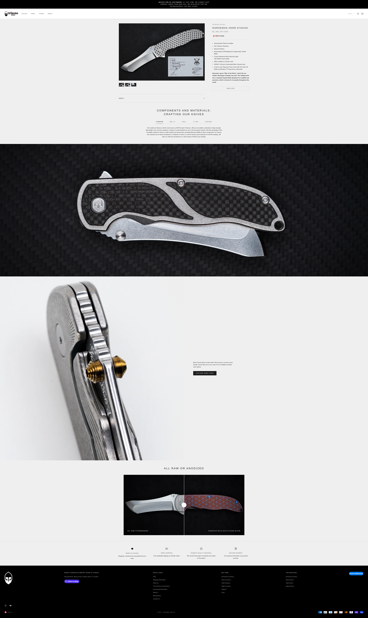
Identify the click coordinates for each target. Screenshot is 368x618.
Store (41, 13)
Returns (155, 592)
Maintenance (157, 595)
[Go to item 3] (133, 85)
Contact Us (156, 599)
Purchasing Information (160, 589)
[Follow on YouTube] (11, 606)
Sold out (231, 88)
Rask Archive (290, 580)
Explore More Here (205, 373)
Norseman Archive (291, 576)
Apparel (224, 589)
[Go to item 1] (121, 85)
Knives (24, 13)
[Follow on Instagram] (6, 606)
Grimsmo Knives (218, 24)
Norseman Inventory (228, 576)
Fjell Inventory (226, 583)
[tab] (159, 122)
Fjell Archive (289, 583)
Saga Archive (290, 586)
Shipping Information (159, 580)
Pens (33, 13)
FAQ (154, 576)
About (50, 13)
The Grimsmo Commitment (161, 586)
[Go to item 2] (127, 85)
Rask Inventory (226, 580)
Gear (223, 592)
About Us (156, 583)
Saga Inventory (226, 586)
